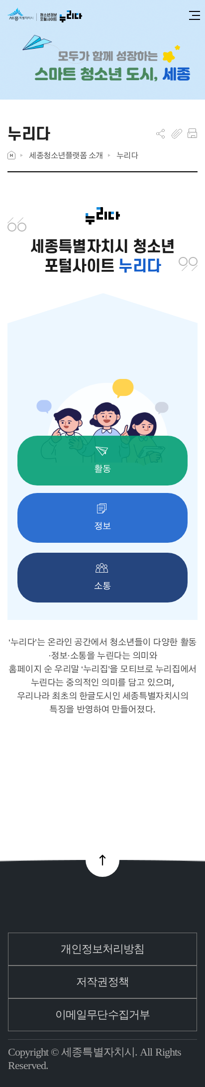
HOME (11, 155)
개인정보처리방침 (103, 949)
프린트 (192, 133)
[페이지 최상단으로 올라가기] (102, 860)
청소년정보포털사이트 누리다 (44, 15)
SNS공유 (160, 133)
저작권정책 (102, 981)
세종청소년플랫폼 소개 (66, 155)
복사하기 (177, 133)
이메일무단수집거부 (102, 1014)
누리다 (127, 155)
